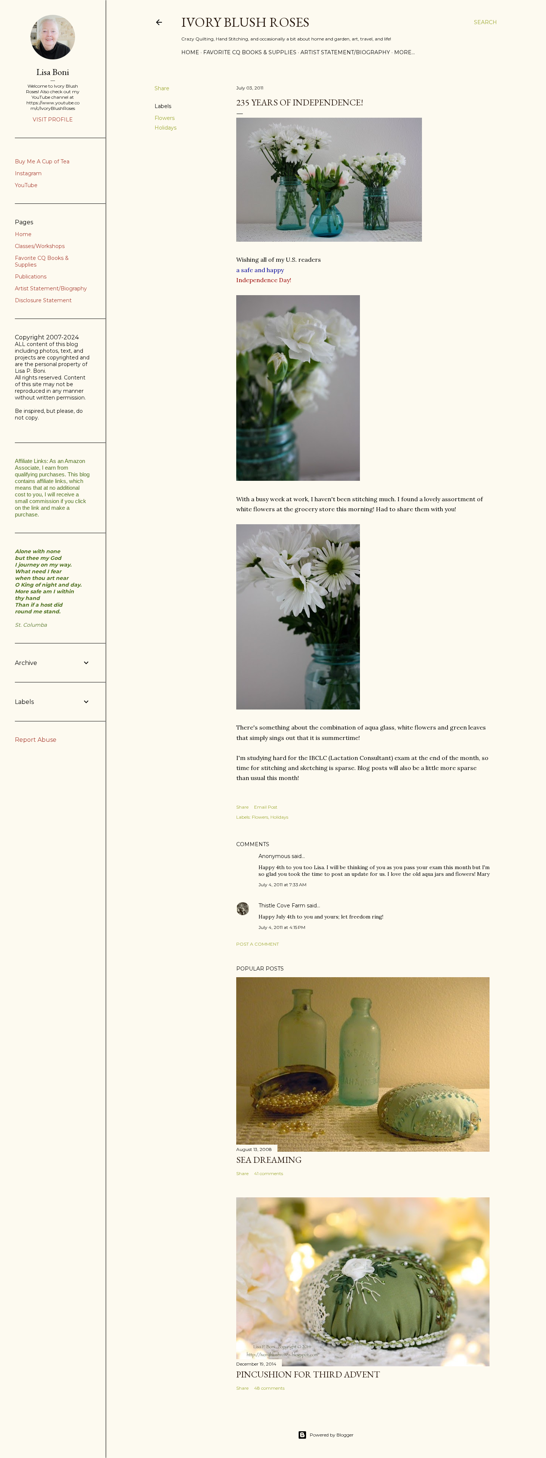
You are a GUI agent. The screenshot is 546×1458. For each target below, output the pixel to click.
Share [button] (162, 88)
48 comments (269, 1388)
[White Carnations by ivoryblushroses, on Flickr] (298, 478)
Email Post (265, 807)
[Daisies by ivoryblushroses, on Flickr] (298, 707)
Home (190, 52)
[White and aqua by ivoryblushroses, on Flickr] (329, 239)
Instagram (28, 173)
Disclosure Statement (43, 300)
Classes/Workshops (40, 246)
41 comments (268, 1173)
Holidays (165, 127)
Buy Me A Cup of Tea (42, 161)
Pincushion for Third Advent (308, 1374)
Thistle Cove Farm (282, 905)
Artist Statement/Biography (345, 52)
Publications (30, 276)
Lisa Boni (52, 72)
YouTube (26, 185)
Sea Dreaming (269, 1159)
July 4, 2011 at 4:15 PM (282, 927)
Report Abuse (35, 739)
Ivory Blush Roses (245, 22)
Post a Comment (257, 944)
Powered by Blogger (332, 1435)
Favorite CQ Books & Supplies (249, 52)
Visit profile (53, 119)
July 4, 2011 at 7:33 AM (282, 884)
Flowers (165, 118)
